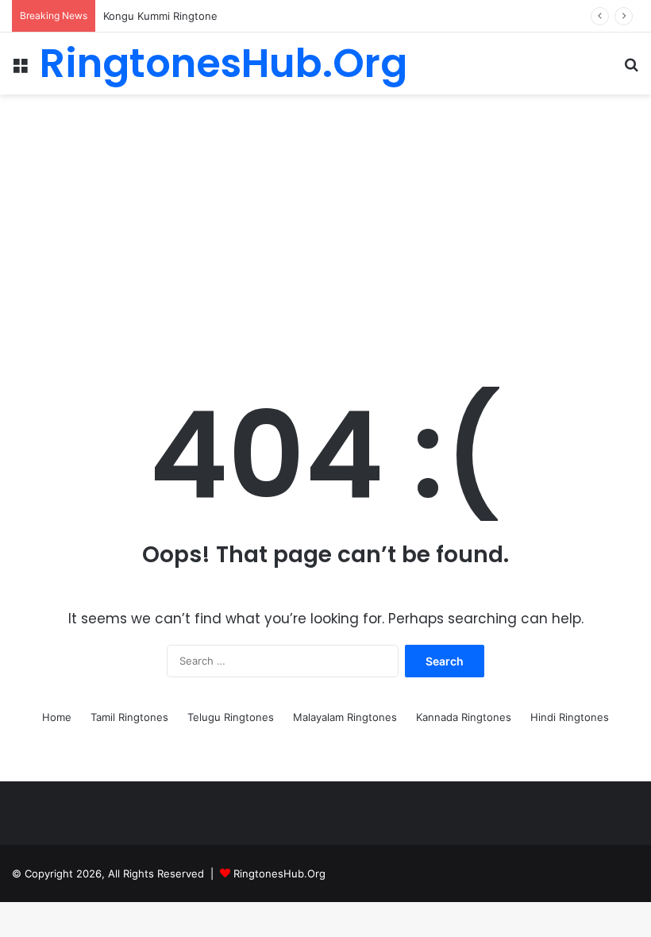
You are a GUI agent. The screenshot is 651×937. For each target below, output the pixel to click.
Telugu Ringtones (230, 717)
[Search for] (631, 69)
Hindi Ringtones (569, 717)
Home (56, 717)
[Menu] (20, 69)
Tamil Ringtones (129, 717)
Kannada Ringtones (463, 717)
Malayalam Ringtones (345, 717)
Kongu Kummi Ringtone (160, 16)
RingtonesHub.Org (279, 873)
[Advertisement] (325, 221)
